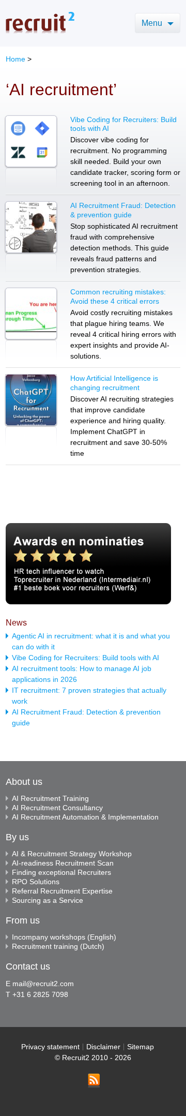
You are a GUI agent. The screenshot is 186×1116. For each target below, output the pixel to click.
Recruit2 (40, 22)
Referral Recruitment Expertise (62, 891)
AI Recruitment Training (50, 798)
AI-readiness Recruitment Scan (63, 863)
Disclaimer (103, 1047)
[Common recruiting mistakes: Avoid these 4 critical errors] (31, 324)
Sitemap (140, 1047)
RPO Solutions (35, 881)
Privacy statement (50, 1047)
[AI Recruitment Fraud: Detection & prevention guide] (31, 237)
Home (15, 59)
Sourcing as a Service (47, 900)
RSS (94, 1081)
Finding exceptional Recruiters (61, 872)
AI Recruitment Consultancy (57, 807)
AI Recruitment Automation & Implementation (85, 817)
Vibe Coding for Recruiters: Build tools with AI (85, 657)
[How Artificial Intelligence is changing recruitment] (31, 410)
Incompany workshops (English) (64, 937)
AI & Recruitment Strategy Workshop (72, 854)
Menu (153, 23)
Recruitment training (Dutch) (58, 946)
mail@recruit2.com (43, 983)
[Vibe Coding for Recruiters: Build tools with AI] (31, 151)
